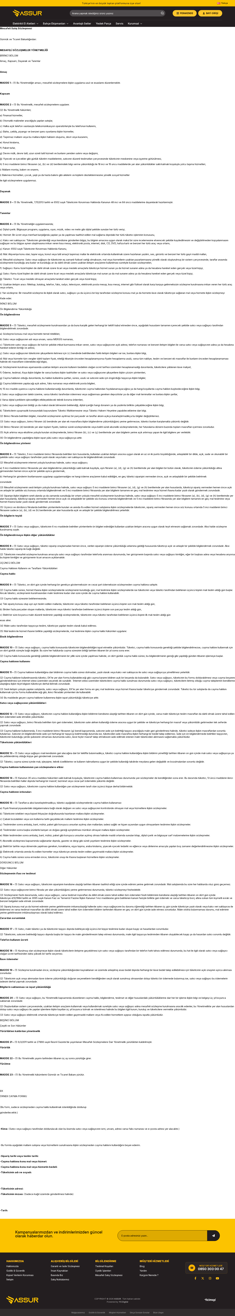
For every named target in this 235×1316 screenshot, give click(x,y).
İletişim (9, 1279)
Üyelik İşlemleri (103, 1270)
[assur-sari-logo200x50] (22, 1300)
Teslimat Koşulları (104, 1266)
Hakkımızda (12, 1266)
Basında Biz (57, 1275)
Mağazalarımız (78, 1312)
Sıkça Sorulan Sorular (139, 1312)
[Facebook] (195, 1278)
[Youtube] (217, 1278)
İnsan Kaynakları (59, 1270)
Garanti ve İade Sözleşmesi (65, 1266)
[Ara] (162, 13)
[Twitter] (203, 1278)
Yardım (143, 1270)
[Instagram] (210, 1278)
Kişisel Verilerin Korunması (20, 1275)
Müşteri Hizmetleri (117, 1312)
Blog (142, 1266)
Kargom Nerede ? (149, 1275)
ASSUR (117, 1299)
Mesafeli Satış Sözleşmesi (108, 1275)
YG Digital (123, 1302)
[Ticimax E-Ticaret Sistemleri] (210, 1300)
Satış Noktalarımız (60, 1279)
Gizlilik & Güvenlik (15, 1270)
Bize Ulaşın (158, 1312)
